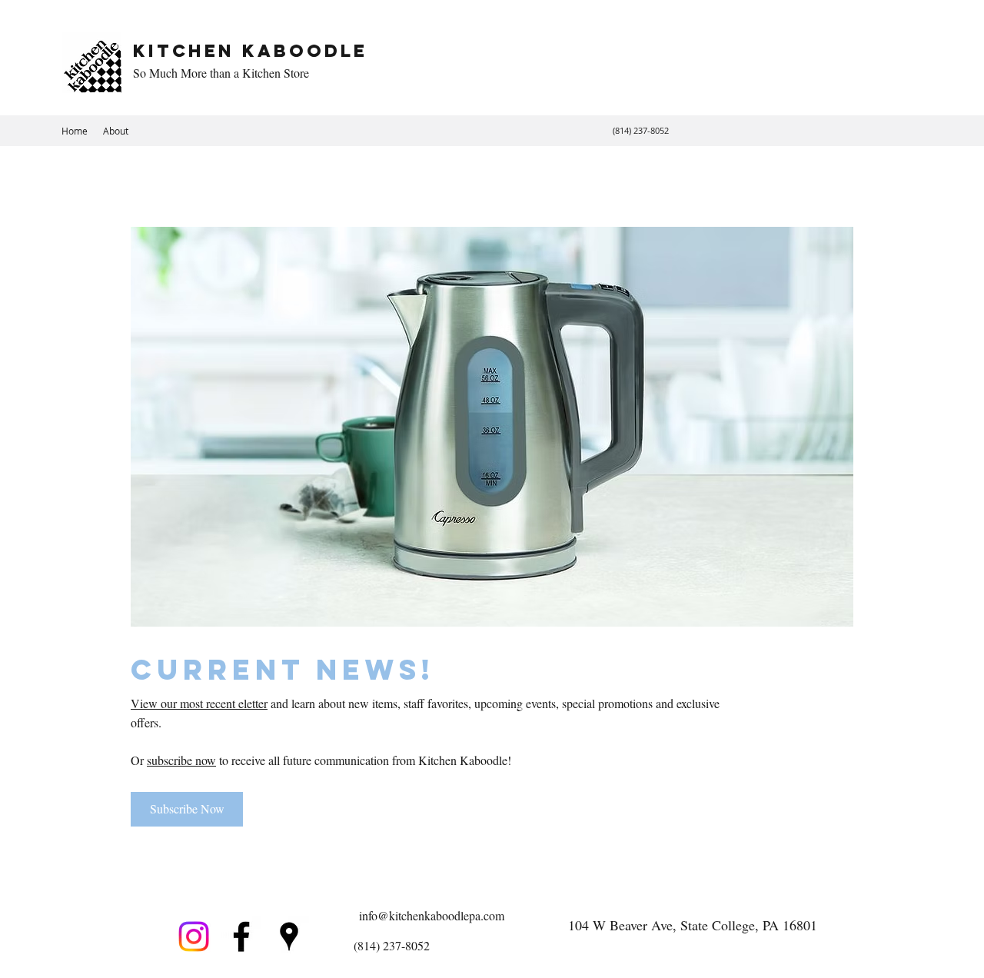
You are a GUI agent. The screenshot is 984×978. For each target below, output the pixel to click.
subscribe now (181, 760)
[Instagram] (194, 936)
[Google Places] (289, 936)
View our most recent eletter (199, 703)
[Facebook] (241, 936)
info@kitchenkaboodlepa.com (431, 915)
